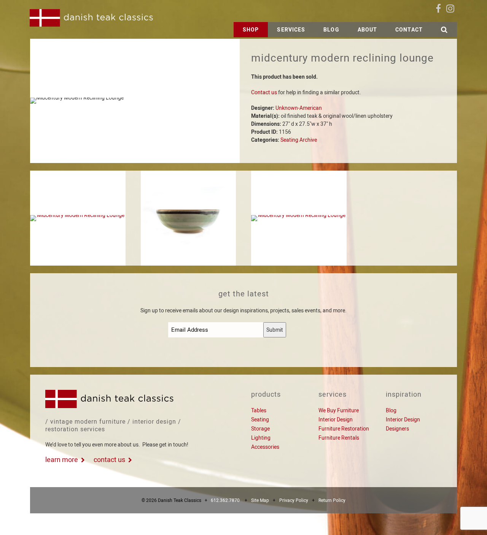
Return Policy (331, 500)
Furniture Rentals (338, 438)
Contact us (264, 92)
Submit (274, 330)
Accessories (265, 447)
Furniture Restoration (343, 429)
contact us (109, 460)
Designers (397, 429)
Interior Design (335, 419)
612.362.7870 (225, 500)
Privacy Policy (293, 500)
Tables (258, 410)
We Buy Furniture (338, 410)
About (367, 30)
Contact (409, 30)
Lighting (261, 438)
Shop (251, 30)
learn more (61, 460)
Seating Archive (298, 140)
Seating (260, 419)
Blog (331, 30)
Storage (260, 429)
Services (291, 30)
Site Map (260, 500)
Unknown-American (298, 108)
